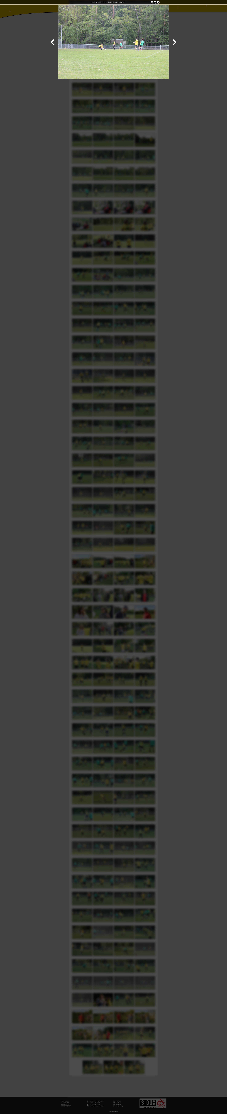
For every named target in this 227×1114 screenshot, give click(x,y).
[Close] (158, 2)
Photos (92, 2)
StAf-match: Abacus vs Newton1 (116, 2)
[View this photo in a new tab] (155, 2)
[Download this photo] (152, 2)
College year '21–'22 (101, 2)
